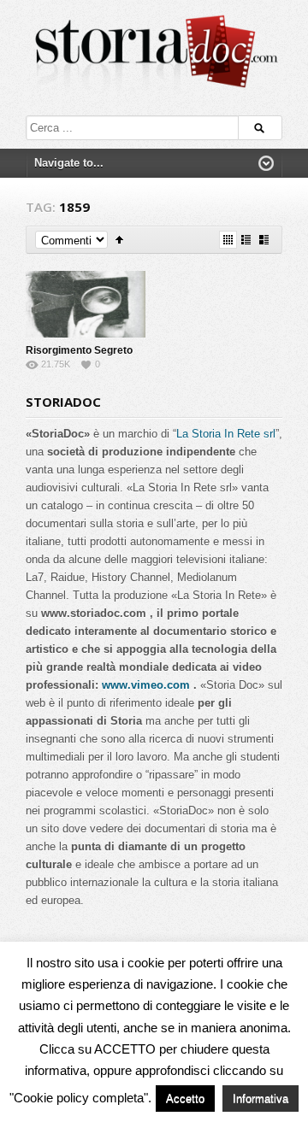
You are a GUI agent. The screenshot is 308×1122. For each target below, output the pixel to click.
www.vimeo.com (146, 684)
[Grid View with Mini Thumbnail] (228, 240)
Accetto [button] (185, 1098)
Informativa (260, 1098)
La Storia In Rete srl (225, 433)
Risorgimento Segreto (79, 350)
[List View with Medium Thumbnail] (264, 240)
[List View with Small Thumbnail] (246, 240)
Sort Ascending (119, 240)
